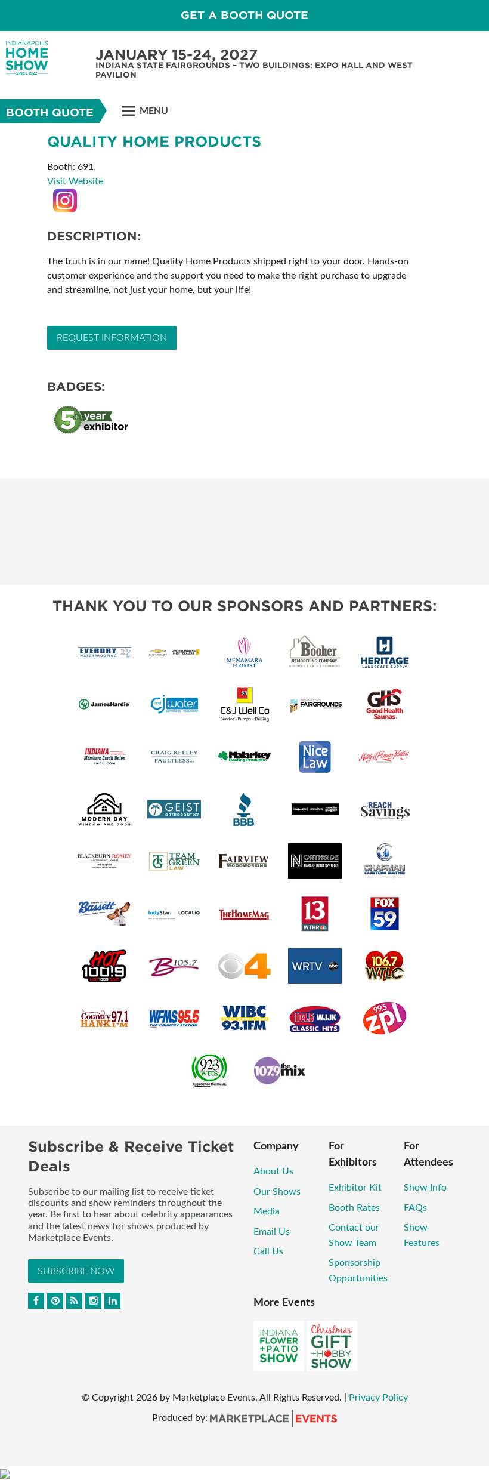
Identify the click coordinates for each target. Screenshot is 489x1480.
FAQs (415, 1208)
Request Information (112, 338)
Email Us (271, 1232)
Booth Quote (50, 112)
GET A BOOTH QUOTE (244, 15)
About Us (273, 1171)
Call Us (268, 1251)
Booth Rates (354, 1208)
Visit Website (75, 181)
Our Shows (277, 1192)
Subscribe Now (76, 1271)
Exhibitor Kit (355, 1187)
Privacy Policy (378, 1397)
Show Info (425, 1187)
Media (266, 1211)
